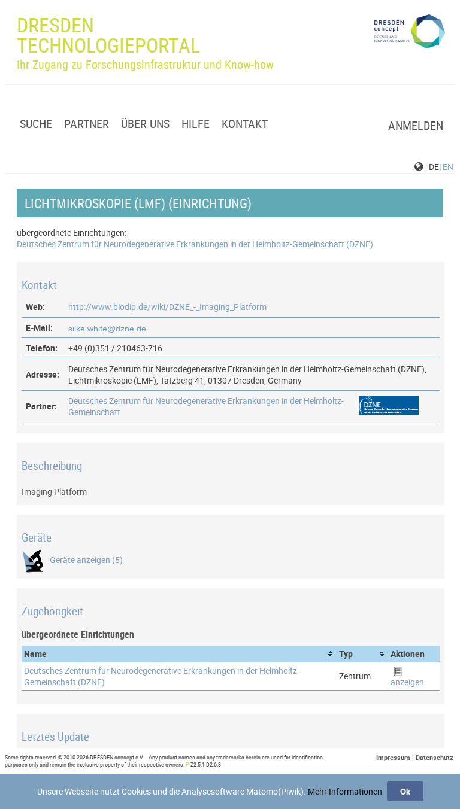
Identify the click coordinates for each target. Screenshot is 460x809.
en (448, 166)
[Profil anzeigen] (389, 411)
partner (86, 124)
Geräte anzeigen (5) (86, 559)
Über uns (145, 124)
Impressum (393, 757)
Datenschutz (434, 757)
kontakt (245, 124)
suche (36, 124)
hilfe (195, 124)
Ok (405, 791)
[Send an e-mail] (108, 327)
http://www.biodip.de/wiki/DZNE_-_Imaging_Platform (167, 306)
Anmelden (415, 125)
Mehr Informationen (345, 791)
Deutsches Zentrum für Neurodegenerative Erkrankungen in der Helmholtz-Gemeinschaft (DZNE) (195, 244)
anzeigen (407, 682)
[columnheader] (179, 654)
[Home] (409, 35)
